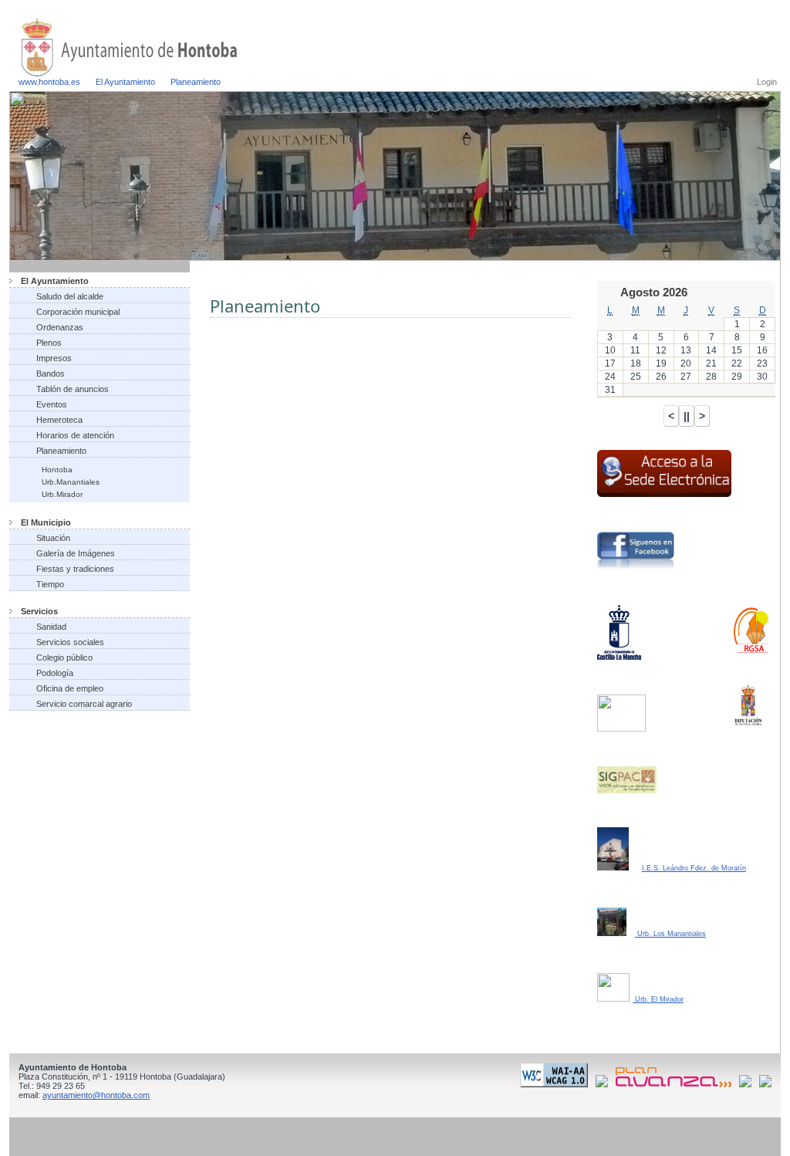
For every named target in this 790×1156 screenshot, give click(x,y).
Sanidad (51, 626)
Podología (54, 673)
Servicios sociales (70, 642)
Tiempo (50, 584)
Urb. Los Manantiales (670, 934)
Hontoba (57, 469)
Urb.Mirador (62, 494)
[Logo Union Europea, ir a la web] (765, 1084)
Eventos (51, 404)
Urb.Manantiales (71, 482)
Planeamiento (195, 81)
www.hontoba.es (49, 81)
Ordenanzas (59, 327)
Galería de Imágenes (75, 553)
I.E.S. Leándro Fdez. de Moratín (694, 868)
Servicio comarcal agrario (84, 703)
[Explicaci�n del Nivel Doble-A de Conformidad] (556, 1084)
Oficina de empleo (69, 688)
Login (767, 81)
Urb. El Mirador (658, 999)
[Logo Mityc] (748, 1084)
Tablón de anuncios (72, 389)
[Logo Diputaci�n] (604, 1084)
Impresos (54, 358)
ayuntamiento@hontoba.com (96, 1095)
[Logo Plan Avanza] (676, 1084)
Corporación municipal (78, 311)
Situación (53, 538)
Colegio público (64, 657)
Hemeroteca (59, 419)
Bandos (50, 373)
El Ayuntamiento (125, 81)
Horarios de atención (75, 435)
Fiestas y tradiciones (75, 568)
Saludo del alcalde (69, 296)
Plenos (49, 342)
